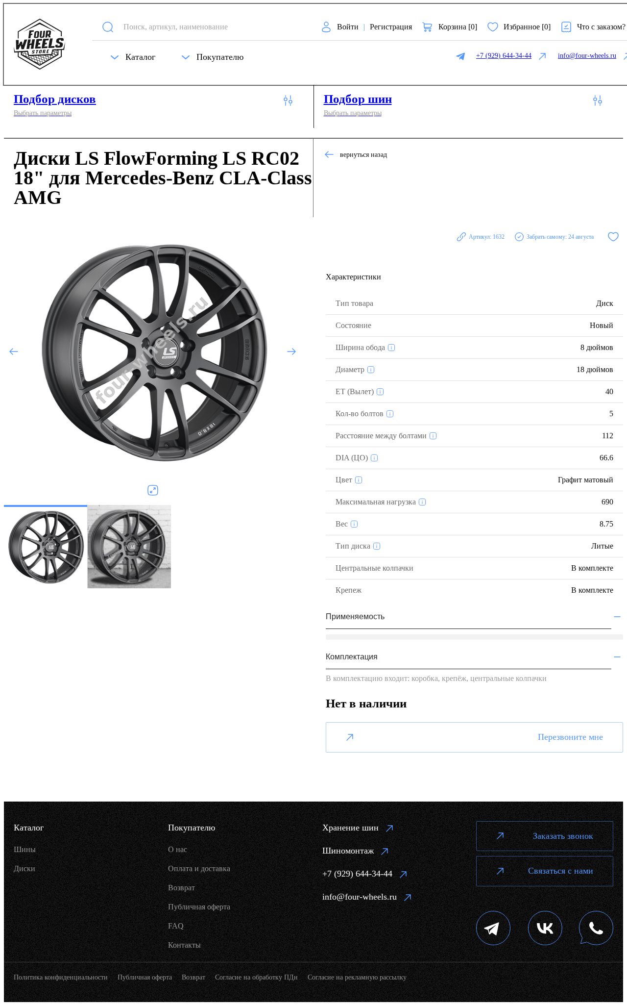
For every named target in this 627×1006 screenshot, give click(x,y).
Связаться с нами (560, 871)
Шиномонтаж (348, 850)
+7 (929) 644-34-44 (357, 874)
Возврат (181, 887)
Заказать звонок (563, 836)
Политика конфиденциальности (61, 977)
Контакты (184, 945)
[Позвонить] (596, 929)
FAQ (176, 926)
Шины (25, 849)
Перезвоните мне (570, 737)
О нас (177, 849)
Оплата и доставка (199, 868)
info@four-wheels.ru (359, 897)
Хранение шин (350, 827)
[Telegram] (493, 929)
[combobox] (213, 27)
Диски (24, 868)
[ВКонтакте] (545, 929)
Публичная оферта (199, 907)
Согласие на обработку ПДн (256, 977)
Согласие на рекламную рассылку (357, 977)
